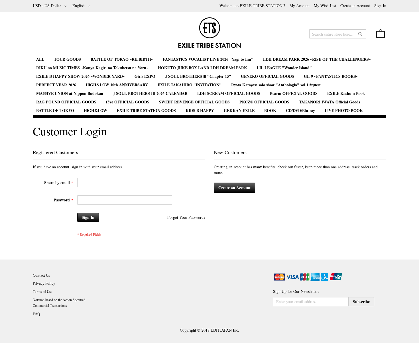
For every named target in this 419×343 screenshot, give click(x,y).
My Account (300, 5)
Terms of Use (42, 291)
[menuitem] (40, 59)
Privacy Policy (44, 283)
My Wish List (325, 5)
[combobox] (337, 33)
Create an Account (355, 5)
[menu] (209, 85)
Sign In (380, 5)
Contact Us (41, 275)
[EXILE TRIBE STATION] (209, 35)
